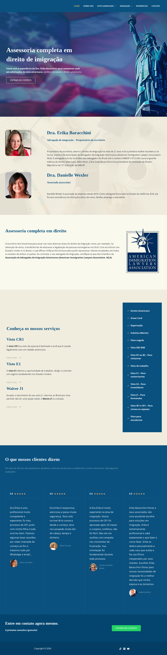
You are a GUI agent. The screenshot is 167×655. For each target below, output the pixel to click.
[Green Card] (134, 318)
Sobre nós (88, 6)
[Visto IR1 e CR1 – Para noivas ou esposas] (140, 407)
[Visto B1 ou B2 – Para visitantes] (140, 356)
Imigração (125, 6)
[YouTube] (128, 649)
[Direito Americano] (138, 311)
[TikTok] (120, 649)
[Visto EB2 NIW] (136, 347)
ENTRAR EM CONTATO (126, 628)
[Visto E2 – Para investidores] (140, 385)
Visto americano (105, 6)
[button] (20, 80)
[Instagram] (124, 649)
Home (77, 6)
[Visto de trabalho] (137, 366)
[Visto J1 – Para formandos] (140, 396)
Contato (155, 6)
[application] (115, 6)
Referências (142, 6)
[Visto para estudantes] (140, 418)
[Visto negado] (135, 340)
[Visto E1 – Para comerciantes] (140, 375)
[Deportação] (135, 325)
